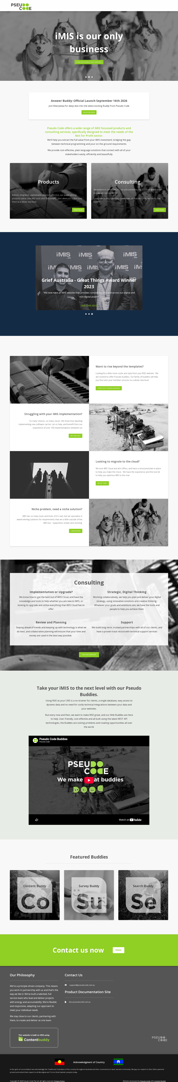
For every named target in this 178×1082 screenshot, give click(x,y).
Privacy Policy (59, 1081)
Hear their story (89, 305)
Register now (89, 112)
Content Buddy (160, 1081)
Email (118, 950)
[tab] (86, 77)
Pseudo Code (32, 6)
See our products (95, 58)
